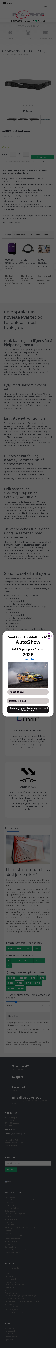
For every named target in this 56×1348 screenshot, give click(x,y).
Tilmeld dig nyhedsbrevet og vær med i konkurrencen (28, 709)
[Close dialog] (48, 636)
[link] (28, 675)
